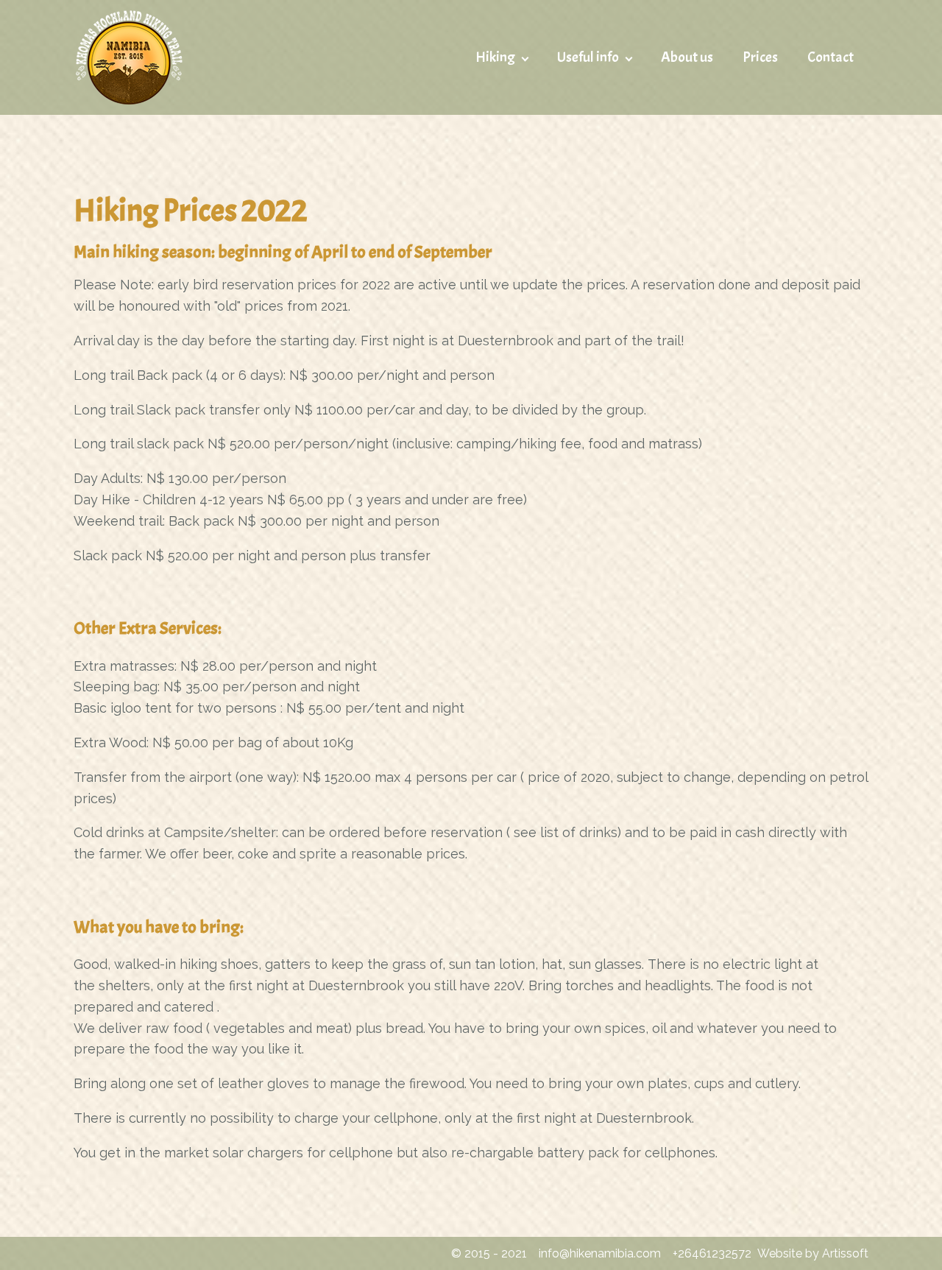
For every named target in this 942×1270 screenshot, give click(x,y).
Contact (830, 57)
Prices (760, 57)
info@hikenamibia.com (600, 1253)
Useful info (588, 57)
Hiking (495, 57)
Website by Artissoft (812, 1253)
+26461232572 (712, 1253)
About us (687, 57)
